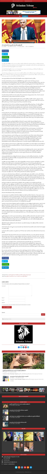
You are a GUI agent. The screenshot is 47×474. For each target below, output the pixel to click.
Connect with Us (23, 345)
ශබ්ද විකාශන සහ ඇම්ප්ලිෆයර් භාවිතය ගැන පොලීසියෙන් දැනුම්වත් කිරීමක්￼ (24, 416)
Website (3, 302)
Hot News (13, 405)
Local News (21, 46)
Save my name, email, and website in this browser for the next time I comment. (17, 304)
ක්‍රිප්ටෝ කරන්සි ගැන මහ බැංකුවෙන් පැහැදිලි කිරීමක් (17, 276)
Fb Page (25, 16)
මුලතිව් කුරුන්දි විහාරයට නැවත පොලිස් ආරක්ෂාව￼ (14, 370)
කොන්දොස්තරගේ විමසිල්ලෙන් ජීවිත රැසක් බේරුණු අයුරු (19, 274)
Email (3, 300)
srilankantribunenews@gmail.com (10, 462)
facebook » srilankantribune (9, 464)
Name (3, 297)
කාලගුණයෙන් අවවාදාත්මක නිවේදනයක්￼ (18, 422)
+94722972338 (6, 460)
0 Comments (31, 46)
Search (3, 312)
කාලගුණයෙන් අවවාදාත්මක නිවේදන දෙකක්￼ (19, 376)
